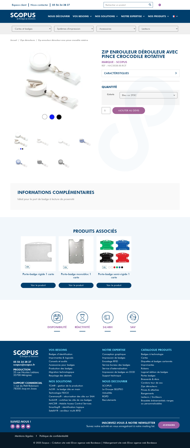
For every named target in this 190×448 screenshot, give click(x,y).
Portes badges (148, 375)
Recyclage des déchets (60, 375)
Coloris (110, 94)
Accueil (13, 40)
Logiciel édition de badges (154, 372)
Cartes (144, 357)
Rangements (147, 393)
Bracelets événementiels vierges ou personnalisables (157, 402)
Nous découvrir (59, 16)
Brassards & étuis (150, 379)
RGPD (105, 396)
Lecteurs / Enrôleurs (151, 397)
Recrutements (109, 400)
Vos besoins (81, 16)
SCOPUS (106, 385)
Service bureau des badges (116, 364)
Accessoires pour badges (62, 364)
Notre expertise (131, 16)
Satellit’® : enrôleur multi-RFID (65, 410)
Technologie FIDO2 (59, 392)
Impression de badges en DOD (118, 372)
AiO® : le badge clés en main (64, 389)
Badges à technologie (152, 354)
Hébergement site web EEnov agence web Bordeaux (130, 442)
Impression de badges (113, 357)
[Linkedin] (12, 426)
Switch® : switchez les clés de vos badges (70, 400)
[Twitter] (23, 426)
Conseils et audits (58, 361)
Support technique (111, 375)
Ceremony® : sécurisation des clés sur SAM (71, 396)
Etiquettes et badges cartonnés (156, 361)
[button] (140, 73)
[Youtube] (28, 426)
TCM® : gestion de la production (66, 385)
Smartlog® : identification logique (66, 407)
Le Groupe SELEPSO (112, 389)
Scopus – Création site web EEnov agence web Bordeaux (71, 442)
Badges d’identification (60, 354)
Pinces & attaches (150, 389)
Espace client (19, 4)
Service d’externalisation (114, 368)
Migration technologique (61, 372)
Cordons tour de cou (152, 382)
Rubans (145, 368)
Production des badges (60, 368)
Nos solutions (105, 16)
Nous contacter (39, 4)
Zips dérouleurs (27, 40)
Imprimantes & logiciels (61, 357)
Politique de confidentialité (53, 435)
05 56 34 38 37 (61, 4)
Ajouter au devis (128, 110)
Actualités (107, 392)
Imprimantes (147, 364)
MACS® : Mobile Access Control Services (70, 403)
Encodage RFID (110, 361)
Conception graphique (114, 354)
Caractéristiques (116, 73)
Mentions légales (24, 435)
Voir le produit (38, 285)
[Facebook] (18, 426)
